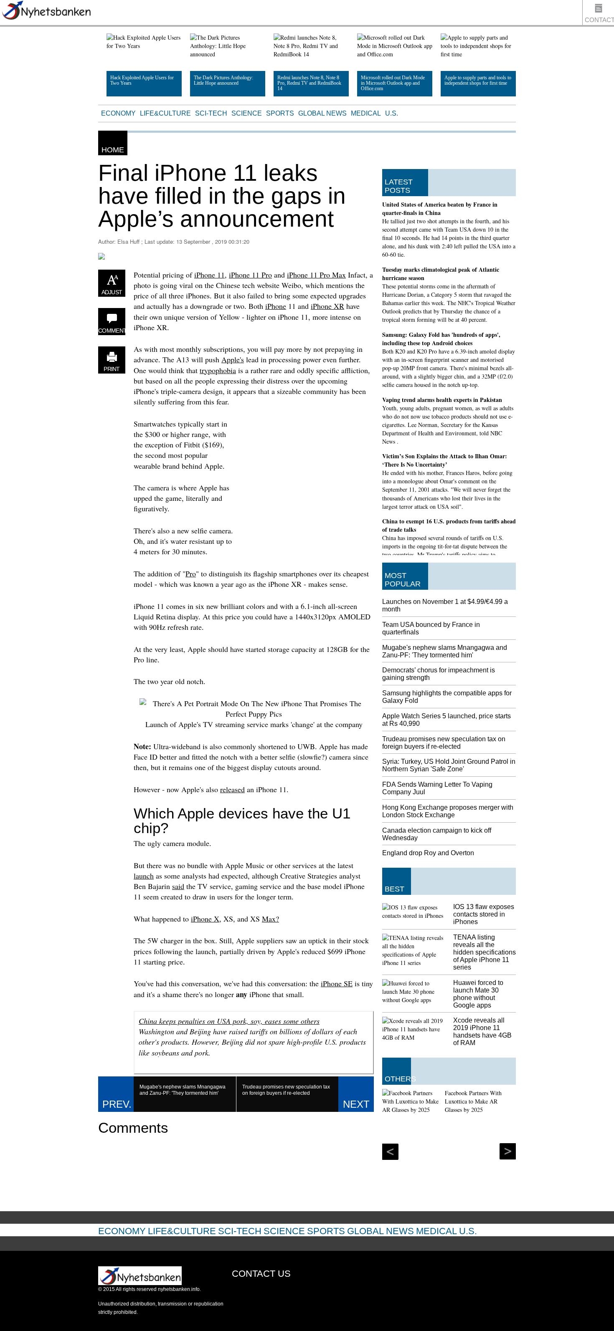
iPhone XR (327, 306)
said (178, 886)
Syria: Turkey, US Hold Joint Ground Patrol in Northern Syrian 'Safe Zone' (448, 765)
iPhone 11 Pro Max (316, 275)
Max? (270, 919)
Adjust (111, 292)
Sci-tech (211, 113)
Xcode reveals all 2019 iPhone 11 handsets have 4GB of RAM (482, 1031)
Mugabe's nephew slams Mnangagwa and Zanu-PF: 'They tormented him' (444, 651)
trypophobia (218, 370)
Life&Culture (165, 113)
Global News (322, 113)
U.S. (391, 113)
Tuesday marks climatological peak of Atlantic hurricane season (440, 273)
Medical (366, 113)
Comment (111, 330)
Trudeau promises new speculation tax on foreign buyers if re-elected (443, 742)
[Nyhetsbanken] (46, 11)
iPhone (275, 306)
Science (246, 113)
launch (144, 876)
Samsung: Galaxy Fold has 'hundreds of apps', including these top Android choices (441, 338)
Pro (190, 573)
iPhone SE (337, 983)
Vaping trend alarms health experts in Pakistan (442, 399)
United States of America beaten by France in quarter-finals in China (439, 208)
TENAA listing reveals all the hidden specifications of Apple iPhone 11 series (484, 952)
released (232, 789)
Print (112, 369)
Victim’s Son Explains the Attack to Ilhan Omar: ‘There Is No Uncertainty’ (444, 460)
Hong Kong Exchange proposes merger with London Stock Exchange (447, 811)
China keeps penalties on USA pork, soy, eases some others (229, 1021)
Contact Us (599, 20)
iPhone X (205, 919)
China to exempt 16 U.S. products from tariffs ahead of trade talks (449, 525)
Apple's (232, 359)
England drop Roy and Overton (428, 852)
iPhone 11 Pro (250, 275)
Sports (280, 113)
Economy (118, 113)
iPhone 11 (209, 275)
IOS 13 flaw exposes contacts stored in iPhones (483, 914)
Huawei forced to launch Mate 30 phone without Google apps (478, 994)
